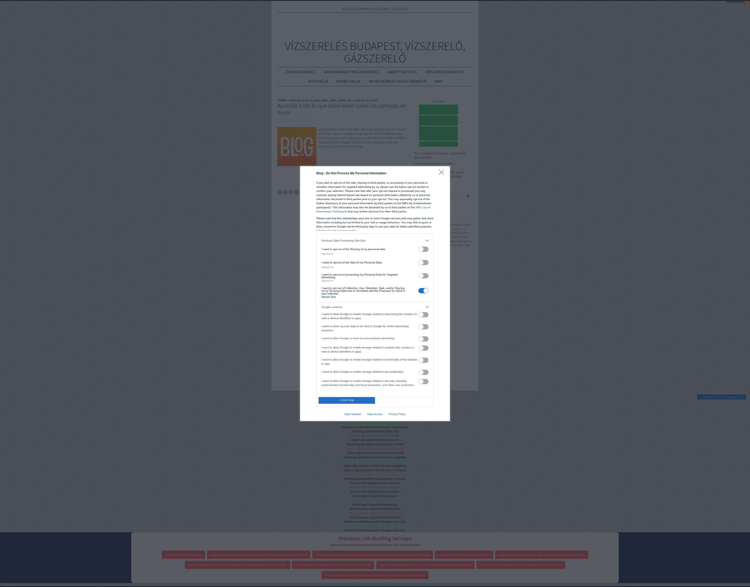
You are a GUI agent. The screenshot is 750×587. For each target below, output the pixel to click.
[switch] (423, 249)
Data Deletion (353, 414)
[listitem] (375, 241)
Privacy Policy (397, 414)
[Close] (442, 173)
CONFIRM (347, 400)
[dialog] (375, 293)
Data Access (375, 414)
